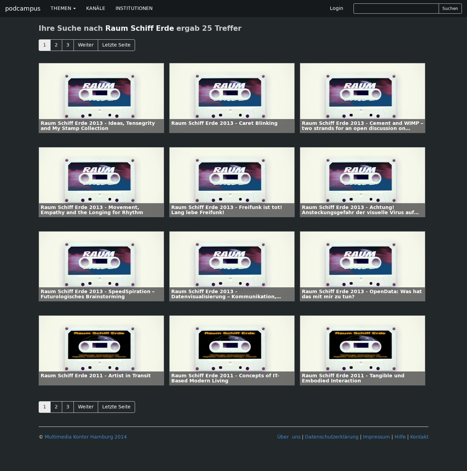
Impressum (376, 437)
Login (336, 8)
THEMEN (61, 8)
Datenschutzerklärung (332, 437)
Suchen (450, 8)
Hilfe (400, 437)
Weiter (86, 45)
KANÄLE (95, 8)
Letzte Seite (116, 45)
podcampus (22, 8)
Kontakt (419, 437)
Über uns (289, 437)
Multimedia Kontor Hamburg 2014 (86, 437)
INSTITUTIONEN (134, 8)
